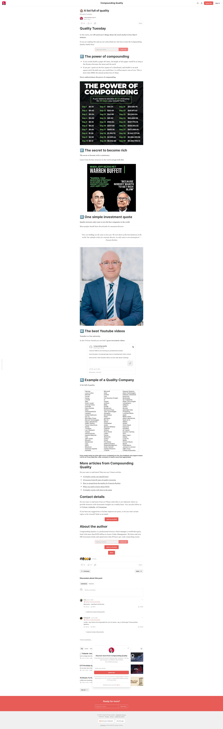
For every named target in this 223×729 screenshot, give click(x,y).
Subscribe (208, 3)
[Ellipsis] (142, 599)
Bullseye (86, 618)
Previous (86, 571)
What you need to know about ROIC (96, 486)
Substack (102, 725)
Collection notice (119, 716)
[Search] (197, 3)
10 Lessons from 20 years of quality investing (99, 480)
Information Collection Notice (120, 678)
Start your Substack (107, 721)
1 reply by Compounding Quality (95, 632)
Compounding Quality (90, 17)
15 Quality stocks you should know (96, 476)
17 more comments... (86, 640)
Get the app (120, 721)
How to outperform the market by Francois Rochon (101, 483)
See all (83, 690)
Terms (112, 716)
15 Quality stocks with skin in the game (97, 490)
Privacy (107, 716)
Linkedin (91, 507)
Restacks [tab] (91, 584)
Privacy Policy (119, 676)
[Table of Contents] (2, 364)
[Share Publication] (201, 3)
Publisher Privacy (121, 715)
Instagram (103, 507)
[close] (128, 648)
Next (137, 571)
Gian (85, 600)
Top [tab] (82, 648)
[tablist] (87, 583)
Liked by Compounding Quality (93, 602)
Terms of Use (98, 678)
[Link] (77, 28)
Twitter (85, 507)
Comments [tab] (84, 584)
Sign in (217, 3)
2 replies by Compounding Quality (95, 612)
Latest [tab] (86, 648)
